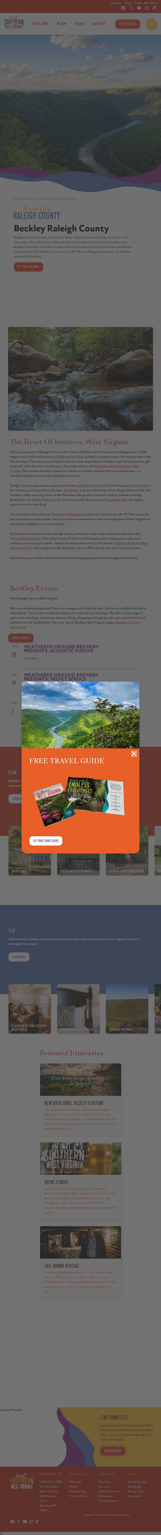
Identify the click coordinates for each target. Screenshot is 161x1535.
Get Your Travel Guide (46, 841)
